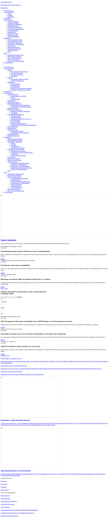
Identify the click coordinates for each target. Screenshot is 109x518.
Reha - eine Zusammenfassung (15, 61)
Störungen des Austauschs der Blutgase (21, 88)
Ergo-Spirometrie (15, 120)
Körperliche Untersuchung (14, 27)
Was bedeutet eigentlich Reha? (15, 55)
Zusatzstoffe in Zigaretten (18, 148)
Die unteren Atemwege (17, 74)
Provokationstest (15, 99)
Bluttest (13, 97)
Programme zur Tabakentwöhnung (20, 166)
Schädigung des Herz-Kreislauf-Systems (22, 152)
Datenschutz (4, 484)
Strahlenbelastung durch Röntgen (20, 132)
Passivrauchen (11, 46)
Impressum (4, 481)
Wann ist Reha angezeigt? (14, 56)
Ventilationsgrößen (16, 117)
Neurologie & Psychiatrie (7, 504)
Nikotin (13, 143)
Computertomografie (13, 23)
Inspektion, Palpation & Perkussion (20, 111)
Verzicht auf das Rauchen (14, 49)
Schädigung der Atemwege (18, 151)
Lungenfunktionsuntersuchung (15, 29)
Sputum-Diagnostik (12, 35)
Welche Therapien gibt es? (14, 58)
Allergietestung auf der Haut (18, 96)
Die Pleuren (14, 76)
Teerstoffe (13, 145)
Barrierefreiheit (5, 490)
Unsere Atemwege (9, 12)
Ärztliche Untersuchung (17, 81)
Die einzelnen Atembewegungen (19, 79)
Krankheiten (7, 18)
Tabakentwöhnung (12, 50)
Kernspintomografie (12, 26)
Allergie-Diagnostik (12, 21)
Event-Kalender (8, 62)
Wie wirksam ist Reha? (13, 59)
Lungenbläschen (15, 87)
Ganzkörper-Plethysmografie (18, 123)
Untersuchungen (8, 20)
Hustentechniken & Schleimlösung (20, 183)
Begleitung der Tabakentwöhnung (20, 163)
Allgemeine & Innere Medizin (9, 501)
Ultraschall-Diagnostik (13, 36)
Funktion (9, 15)
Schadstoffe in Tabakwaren (14, 43)
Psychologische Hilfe (16, 187)
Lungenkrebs (14, 154)
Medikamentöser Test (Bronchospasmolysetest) (23, 125)
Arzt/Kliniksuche (8, 10)
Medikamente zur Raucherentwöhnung (21, 168)
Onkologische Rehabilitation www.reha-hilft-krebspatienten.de (17, 513)
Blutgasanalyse (11, 100)
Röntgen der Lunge (12, 33)
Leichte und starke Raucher (14, 39)
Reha (5, 53)
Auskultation (14, 113)
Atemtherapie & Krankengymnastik (20, 181)
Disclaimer (3, 487)
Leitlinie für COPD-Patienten (19, 164)
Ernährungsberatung (16, 184)
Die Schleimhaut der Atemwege (19, 71)
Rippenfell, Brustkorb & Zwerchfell (20, 90)
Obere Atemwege (15, 84)
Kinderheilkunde (5, 495)
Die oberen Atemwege (17, 73)
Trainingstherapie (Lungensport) (19, 178)
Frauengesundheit (5, 498)
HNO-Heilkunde (5, 507)
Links (9, 52)
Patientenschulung (16, 180)
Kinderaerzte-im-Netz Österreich (9, 516)
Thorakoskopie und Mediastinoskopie (21, 106)
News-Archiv (4, 288)
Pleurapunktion (11, 32)
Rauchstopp (7, 38)
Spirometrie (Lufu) (16, 116)
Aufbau (9, 14)
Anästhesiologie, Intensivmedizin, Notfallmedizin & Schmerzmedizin (19, 510)
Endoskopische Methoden (14, 24)
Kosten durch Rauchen (13, 47)
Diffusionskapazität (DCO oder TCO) (21, 119)
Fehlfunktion (10, 17)
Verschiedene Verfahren (17, 131)
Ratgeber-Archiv (5, 355)
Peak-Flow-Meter (15, 122)
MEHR (3, 259)
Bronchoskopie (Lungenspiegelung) (20, 105)
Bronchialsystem (15, 85)
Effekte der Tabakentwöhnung (19, 169)
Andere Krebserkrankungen (18, 155)
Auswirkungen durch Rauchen (15, 44)
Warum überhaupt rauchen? (14, 41)
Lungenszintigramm (12, 30)
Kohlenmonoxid (15, 146)
